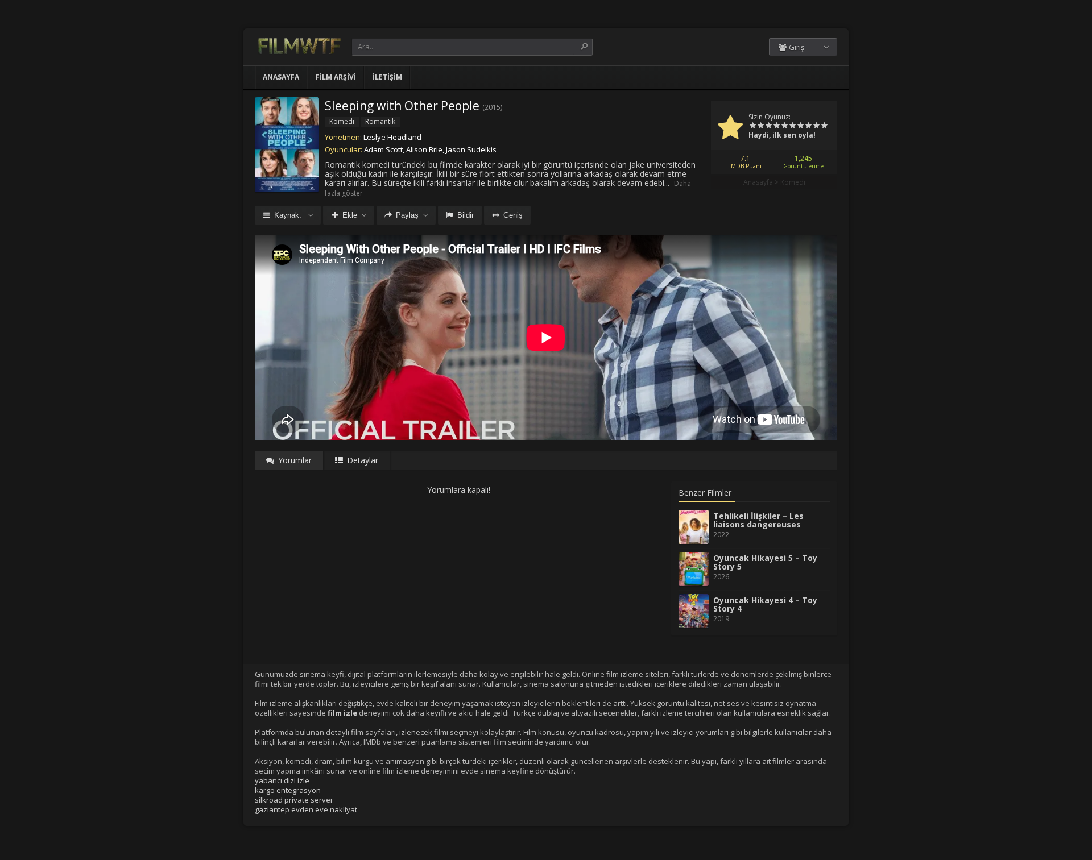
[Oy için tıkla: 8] (808, 126)
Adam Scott (383, 149)
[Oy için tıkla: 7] (800, 126)
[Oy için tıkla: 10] (824, 126)
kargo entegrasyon (288, 790)
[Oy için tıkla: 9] (816, 126)
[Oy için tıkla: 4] (776, 126)
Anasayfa (281, 77)
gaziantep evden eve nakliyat (306, 809)
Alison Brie (424, 149)
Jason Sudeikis (471, 149)
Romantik (380, 121)
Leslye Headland (392, 137)
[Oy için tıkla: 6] (792, 126)
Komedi (792, 182)
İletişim (387, 77)
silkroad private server (294, 800)
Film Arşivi (336, 77)
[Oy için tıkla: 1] (752, 126)
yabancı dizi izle (282, 780)
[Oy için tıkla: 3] (768, 126)
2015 (492, 107)
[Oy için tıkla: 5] (784, 126)
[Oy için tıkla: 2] (760, 126)
